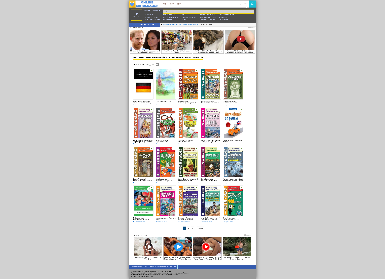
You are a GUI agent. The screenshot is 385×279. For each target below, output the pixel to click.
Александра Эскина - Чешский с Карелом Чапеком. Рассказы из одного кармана (210, 102)
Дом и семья (223, 17)
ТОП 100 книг (168, 4)
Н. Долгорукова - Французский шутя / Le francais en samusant (141, 219)
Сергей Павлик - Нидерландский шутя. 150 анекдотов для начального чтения (187, 102)
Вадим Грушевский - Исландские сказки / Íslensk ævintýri (142, 180)
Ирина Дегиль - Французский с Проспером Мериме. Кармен (143, 141)
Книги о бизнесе (224, 19)
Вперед (201, 228)
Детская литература (151, 17)
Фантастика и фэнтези (171, 17)
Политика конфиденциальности (163, 266)
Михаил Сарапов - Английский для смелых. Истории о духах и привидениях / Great (233, 180)
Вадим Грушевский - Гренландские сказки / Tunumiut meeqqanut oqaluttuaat (230, 102)
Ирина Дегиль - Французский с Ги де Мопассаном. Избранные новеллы (188, 180)
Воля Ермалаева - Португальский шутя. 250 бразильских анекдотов (164, 180)
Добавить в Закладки (145, 24)
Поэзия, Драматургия (189, 17)
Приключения (149, 15)
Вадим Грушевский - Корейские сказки (162, 141)
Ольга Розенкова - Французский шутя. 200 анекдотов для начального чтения (232, 219)
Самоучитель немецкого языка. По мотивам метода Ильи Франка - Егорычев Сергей (142, 102)
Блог (179, 4)
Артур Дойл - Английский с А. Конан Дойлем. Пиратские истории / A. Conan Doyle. (210, 219)
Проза (184, 19)
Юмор (183, 15)
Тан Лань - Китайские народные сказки (185, 141)
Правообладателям (139, 266)
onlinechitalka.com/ (144, 4)
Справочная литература (227, 15)
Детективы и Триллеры (152, 19)
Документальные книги (208, 17)
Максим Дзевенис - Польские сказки (166, 218)
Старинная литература (207, 19)
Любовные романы (169, 15)
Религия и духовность (207, 15)
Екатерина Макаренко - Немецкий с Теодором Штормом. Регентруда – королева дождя (186, 219)
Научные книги (168, 19)
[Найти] (251, 11)
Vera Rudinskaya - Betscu (164, 101)
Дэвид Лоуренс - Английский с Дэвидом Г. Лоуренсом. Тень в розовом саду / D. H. (210, 141)
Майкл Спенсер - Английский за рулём (232, 141)
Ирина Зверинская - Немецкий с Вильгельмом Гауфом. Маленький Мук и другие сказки (209, 180)
